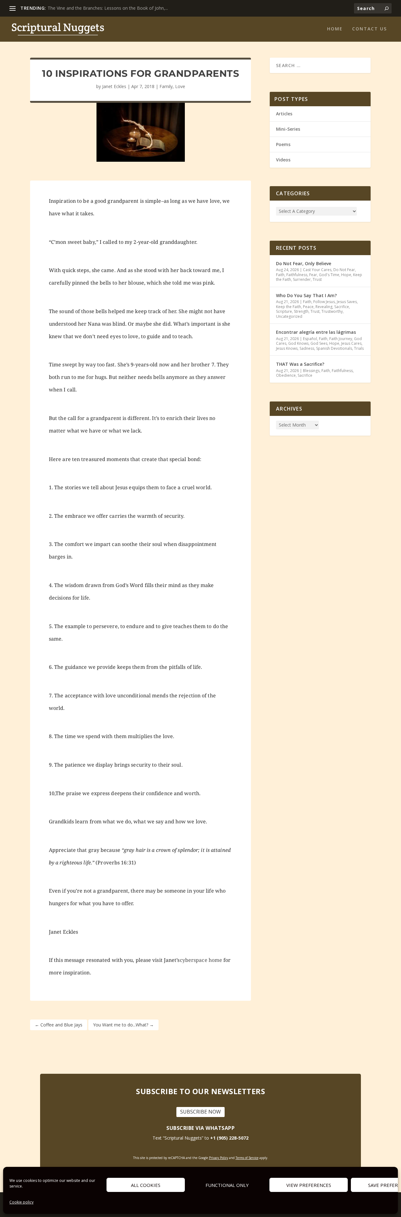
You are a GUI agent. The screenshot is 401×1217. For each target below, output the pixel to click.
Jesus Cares (351, 343)
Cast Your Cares (317, 269)
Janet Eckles (114, 86)
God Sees (318, 343)
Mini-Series (288, 129)
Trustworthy (332, 311)
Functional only (227, 1185)
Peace (308, 306)
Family (166, 86)
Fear (313, 274)
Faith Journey (340, 338)
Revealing (323, 306)
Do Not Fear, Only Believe (303, 263)
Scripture (284, 311)
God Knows (298, 343)
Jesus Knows (287, 348)
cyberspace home (201, 960)
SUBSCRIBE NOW (200, 1111)
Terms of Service (247, 1158)
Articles (284, 114)
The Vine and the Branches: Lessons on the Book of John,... (108, 8)
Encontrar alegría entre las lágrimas (316, 332)
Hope (346, 274)
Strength (301, 311)
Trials (359, 348)
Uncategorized (289, 316)
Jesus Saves (347, 301)
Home (335, 29)
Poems (283, 144)
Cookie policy (21, 1202)
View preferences (308, 1185)
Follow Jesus (324, 301)
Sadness (306, 348)
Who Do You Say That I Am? (306, 295)
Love (180, 86)
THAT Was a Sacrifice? (300, 364)
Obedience (286, 375)
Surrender (302, 279)
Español (310, 338)
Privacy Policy (218, 1158)
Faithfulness (296, 274)
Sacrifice (341, 306)
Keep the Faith (288, 306)
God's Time (329, 274)
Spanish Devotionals (334, 348)
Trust (317, 279)
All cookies (145, 1185)
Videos (283, 160)
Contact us (369, 29)
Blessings (311, 370)
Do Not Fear (344, 269)
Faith (280, 274)
